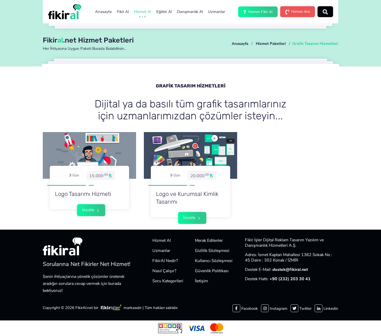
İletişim (201, 281)
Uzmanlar (216, 11)
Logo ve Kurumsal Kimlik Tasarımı (187, 197)
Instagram (278, 308)
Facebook (249, 308)
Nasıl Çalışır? (164, 271)
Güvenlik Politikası (212, 271)
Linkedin (330, 308)
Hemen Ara (300, 11)
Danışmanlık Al (190, 11)
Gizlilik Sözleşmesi (212, 250)
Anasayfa (103, 11)
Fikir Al (123, 11)
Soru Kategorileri (167, 281)
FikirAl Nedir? (165, 261)
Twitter (305, 308)
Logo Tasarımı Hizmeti (83, 193)
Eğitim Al (164, 11)
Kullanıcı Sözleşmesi (213, 261)
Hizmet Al (142, 11)
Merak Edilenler (209, 240)
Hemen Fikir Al (259, 11)
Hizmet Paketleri (271, 43)
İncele (89, 210)
